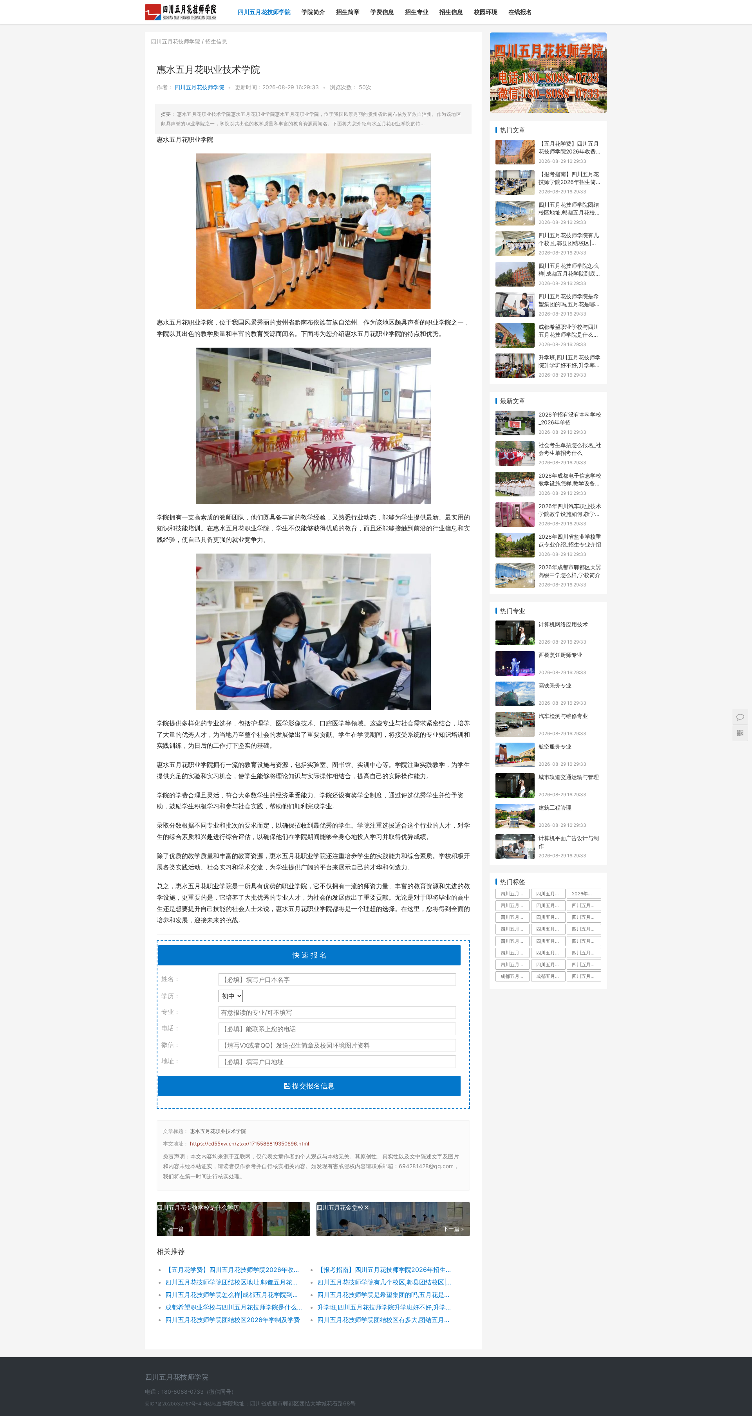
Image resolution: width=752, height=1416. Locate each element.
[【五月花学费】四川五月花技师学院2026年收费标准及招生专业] (515, 144)
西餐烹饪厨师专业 (560, 654)
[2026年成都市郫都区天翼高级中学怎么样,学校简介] (515, 568)
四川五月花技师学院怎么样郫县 (515, 964)
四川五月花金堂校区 (342, 1207)
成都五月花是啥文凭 (515, 976)
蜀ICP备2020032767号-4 (173, 1404)
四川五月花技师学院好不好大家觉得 (586, 964)
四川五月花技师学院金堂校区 (550, 929)
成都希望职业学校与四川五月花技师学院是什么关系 (233, 1307)
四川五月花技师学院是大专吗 (586, 917)
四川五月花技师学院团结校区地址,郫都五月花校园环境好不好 (233, 1282)
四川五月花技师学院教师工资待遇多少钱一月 (550, 941)
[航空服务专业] (515, 747)
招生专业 (416, 12)
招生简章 (348, 12)
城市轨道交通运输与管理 (569, 777)
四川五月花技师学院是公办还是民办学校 (550, 964)
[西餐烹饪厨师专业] (515, 656)
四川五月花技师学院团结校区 (515, 941)
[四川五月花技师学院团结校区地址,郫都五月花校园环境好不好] (515, 205)
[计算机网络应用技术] (515, 625)
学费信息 (382, 12)
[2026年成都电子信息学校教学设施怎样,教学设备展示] (515, 476)
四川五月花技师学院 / (178, 41)
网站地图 (212, 1404)
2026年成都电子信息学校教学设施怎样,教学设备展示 (570, 483)
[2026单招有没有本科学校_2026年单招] (515, 415)
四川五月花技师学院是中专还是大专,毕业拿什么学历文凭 (515, 893)
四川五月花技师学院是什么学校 (515, 917)
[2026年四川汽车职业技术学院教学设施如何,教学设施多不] (515, 507)
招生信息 (451, 12)
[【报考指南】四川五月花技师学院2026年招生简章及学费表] (515, 175)
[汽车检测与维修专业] (515, 717)
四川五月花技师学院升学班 (586, 941)
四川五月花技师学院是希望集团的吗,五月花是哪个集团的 (385, 1295)
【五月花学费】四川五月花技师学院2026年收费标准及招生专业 (233, 1269)
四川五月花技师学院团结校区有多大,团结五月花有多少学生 (385, 1320)
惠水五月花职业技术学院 (218, 1131)
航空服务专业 (555, 746)
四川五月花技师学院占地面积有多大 (550, 893)
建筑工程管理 (555, 807)
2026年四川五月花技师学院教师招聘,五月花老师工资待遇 (586, 893)
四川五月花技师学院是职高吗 (550, 953)
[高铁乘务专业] (515, 686)
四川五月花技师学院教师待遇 (515, 929)
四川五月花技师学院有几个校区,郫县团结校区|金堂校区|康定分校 (385, 1282)
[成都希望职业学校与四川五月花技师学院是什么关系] (515, 328)
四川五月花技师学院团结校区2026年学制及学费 (232, 1320)
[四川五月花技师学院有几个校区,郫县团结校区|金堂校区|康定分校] (515, 236)
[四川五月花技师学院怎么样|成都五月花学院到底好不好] (515, 266)
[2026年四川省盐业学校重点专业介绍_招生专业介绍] (515, 537)
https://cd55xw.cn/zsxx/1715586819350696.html (249, 1143)
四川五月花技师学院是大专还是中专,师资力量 (550, 917)
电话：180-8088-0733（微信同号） (191, 1391)
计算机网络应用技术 (563, 624)
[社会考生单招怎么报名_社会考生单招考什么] (515, 446)
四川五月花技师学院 (264, 12)
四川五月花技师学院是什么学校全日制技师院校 (586, 976)
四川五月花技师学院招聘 (586, 929)
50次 (365, 87)
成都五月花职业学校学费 (550, 976)
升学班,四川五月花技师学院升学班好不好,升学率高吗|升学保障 (385, 1307)
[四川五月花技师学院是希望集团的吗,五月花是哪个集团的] (515, 297)
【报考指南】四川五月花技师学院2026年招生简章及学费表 (385, 1269)
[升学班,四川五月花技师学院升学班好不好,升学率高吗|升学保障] (515, 358)
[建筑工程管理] (515, 808)
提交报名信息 (312, 1086)
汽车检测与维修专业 (563, 716)
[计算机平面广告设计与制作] (515, 839)
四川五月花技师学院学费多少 (515, 905)
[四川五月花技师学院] (181, 6)
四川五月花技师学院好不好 (586, 905)
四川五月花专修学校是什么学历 (198, 1207)
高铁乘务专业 (555, 685)
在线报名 (520, 12)
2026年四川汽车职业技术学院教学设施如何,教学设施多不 (570, 514)
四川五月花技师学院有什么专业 (586, 953)
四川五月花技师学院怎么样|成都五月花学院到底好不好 (233, 1295)
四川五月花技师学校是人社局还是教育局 (515, 953)
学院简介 (313, 12)
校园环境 (485, 12)
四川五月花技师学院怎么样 (550, 905)
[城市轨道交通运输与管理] (515, 778)
